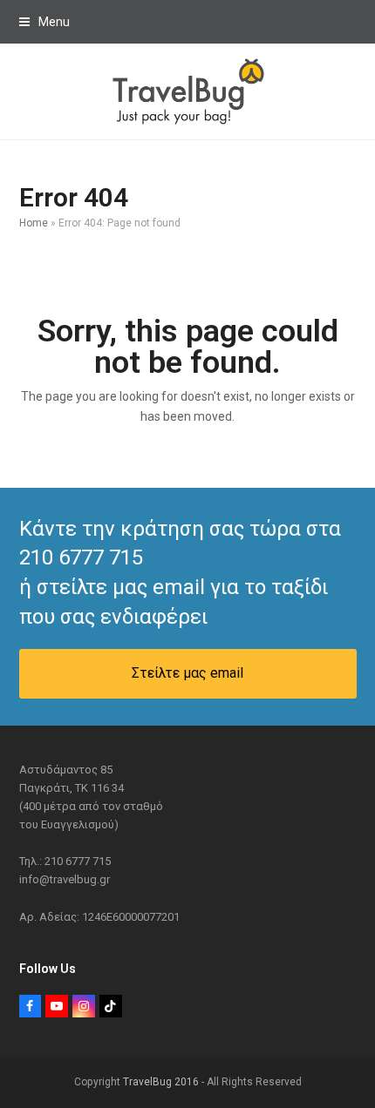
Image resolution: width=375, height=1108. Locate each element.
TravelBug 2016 (161, 1082)
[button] (44, 22)
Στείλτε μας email (187, 673)
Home (33, 223)
